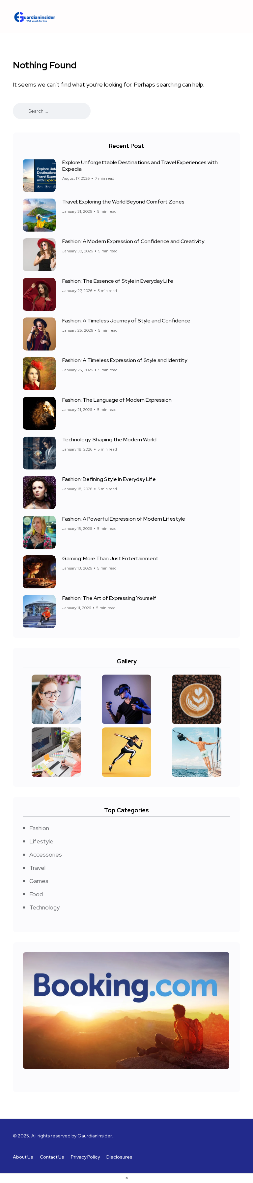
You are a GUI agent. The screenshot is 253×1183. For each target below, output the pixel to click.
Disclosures (119, 1157)
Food (36, 894)
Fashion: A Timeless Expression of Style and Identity (124, 360)
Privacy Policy (85, 1157)
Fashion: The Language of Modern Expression (117, 399)
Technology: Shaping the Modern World (109, 439)
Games (38, 881)
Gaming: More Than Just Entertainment (110, 558)
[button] (159, 17)
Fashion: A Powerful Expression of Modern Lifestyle (123, 518)
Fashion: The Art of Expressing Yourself (109, 598)
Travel (37, 867)
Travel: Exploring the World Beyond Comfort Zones (123, 201)
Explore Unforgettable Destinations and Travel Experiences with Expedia (140, 165)
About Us (23, 1157)
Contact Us (52, 1157)
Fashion (39, 828)
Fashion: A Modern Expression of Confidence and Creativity (133, 241)
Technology (44, 907)
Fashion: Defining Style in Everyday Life (109, 479)
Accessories (45, 854)
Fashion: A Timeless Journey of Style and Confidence (126, 320)
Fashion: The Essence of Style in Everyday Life (117, 280)
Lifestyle (41, 841)
